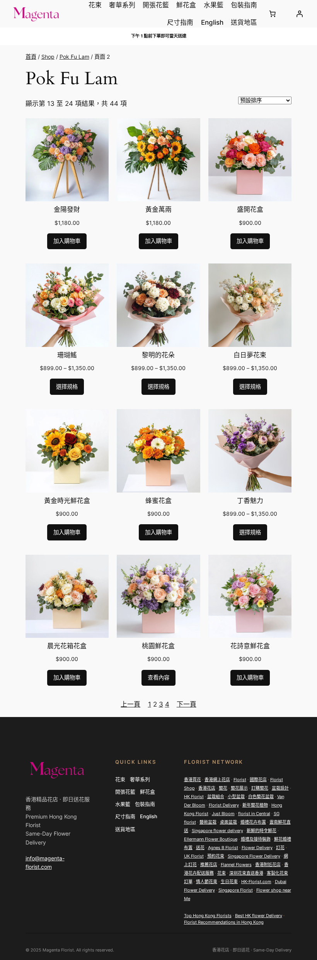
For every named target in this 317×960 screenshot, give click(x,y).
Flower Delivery (257, 847)
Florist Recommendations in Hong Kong (224, 922)
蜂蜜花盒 (158, 501)
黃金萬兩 (158, 210)
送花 (200, 847)
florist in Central (254, 813)
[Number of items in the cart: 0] (272, 14)
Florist (239, 779)
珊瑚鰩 (67, 355)
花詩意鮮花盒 (250, 646)
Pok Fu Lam (74, 56)
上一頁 (130, 704)
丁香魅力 (250, 501)
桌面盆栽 (228, 822)
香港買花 (192, 779)
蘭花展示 (239, 788)
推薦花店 (208, 864)
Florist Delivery (224, 805)
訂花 (280, 847)
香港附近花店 (268, 864)
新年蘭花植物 (255, 805)
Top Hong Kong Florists (208, 915)
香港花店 (206, 788)
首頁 (31, 56)
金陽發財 (67, 210)
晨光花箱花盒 (67, 646)
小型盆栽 (236, 796)
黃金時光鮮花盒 (67, 501)
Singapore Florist (235, 890)
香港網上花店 (217, 779)
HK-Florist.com (256, 881)
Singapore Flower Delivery (254, 856)
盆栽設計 (280, 788)
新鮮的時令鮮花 (261, 830)
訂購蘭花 (259, 788)
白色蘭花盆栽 (261, 796)
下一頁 (186, 704)
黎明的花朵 (158, 355)
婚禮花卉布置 (253, 822)
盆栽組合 (215, 796)
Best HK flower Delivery (258, 915)
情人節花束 (206, 881)
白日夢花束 (249, 355)
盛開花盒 (250, 210)
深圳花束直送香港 (246, 873)
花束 (221, 873)
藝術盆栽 (207, 822)
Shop (48, 56)
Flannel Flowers (236, 864)
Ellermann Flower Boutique (210, 839)
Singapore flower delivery (217, 830)
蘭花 (223, 788)
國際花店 (258, 779)
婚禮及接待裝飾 (256, 839)
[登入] (299, 14)
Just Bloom (223, 813)
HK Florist (194, 796)
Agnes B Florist (223, 847)
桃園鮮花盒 (158, 646)
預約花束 (215, 856)
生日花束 (229, 881)
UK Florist (194, 856)
